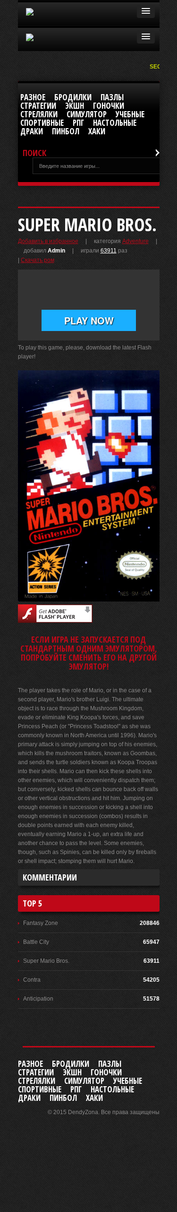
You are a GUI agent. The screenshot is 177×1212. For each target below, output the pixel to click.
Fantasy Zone (40, 923)
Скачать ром (37, 260)
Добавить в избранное (48, 241)
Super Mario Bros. (46, 961)
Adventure (135, 241)
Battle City (36, 942)
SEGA (158, 66)
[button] (146, 11)
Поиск (34, 152)
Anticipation (38, 998)
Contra (32, 980)
